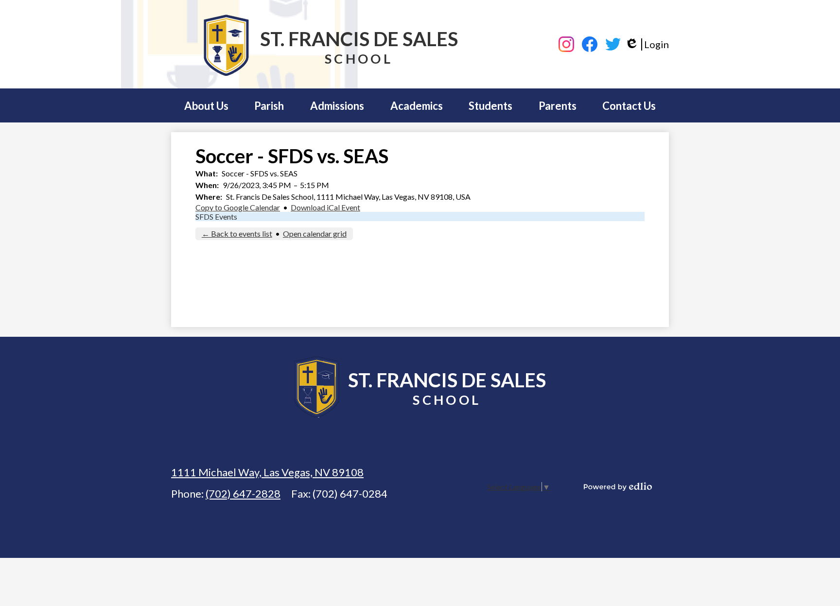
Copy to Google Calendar (237, 207)
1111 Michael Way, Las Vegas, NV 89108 (267, 472)
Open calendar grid (315, 233)
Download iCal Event (325, 207)
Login (647, 44)
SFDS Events (216, 216)
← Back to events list (237, 233)
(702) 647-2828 (243, 493)
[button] (206, 105)
